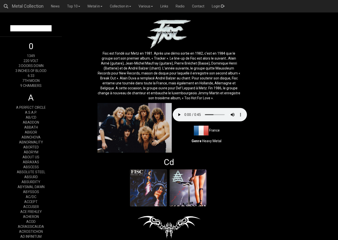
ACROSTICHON (31, 232)
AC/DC (31, 197)
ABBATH (31, 127)
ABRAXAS (31, 162)
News (55, 6)
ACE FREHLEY (31, 212)
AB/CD (31, 117)
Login (216, 6)
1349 (31, 56)
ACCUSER (31, 207)
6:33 (31, 76)
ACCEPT (31, 202)
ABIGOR (31, 132)
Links (164, 6)
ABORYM (31, 152)
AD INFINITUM (31, 237)
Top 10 (72, 6)
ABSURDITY (31, 182)
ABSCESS (31, 167)
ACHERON (31, 217)
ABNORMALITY (31, 142)
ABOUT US (31, 157)
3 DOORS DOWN (31, 66)
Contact (198, 6)
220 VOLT (31, 61)
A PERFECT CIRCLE (31, 107)
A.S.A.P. (31, 112)
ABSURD (31, 177)
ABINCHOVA (31, 137)
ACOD (31, 222)
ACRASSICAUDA (31, 227)
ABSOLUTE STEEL (31, 172)
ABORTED (31, 147)
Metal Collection (28, 6)
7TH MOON (31, 81)
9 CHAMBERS (31, 86)
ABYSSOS (31, 192)
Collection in (119, 6)
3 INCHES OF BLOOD (31, 71)
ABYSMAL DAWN (31, 187)
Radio (180, 6)
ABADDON (31, 122)
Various (144, 6)
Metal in (94, 6)
